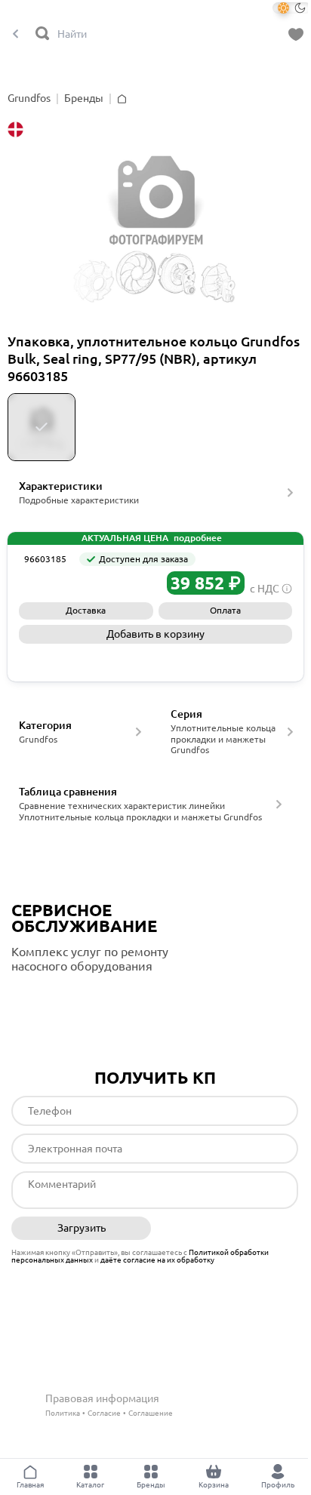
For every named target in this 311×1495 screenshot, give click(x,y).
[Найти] (43, 34)
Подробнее (75, 997)
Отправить (228, 1229)
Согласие (104, 1413)
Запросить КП (155, 660)
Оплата (225, 610)
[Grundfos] (53, 583)
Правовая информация (102, 1398)
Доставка (86, 610)
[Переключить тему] (292, 8)
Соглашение (150, 1413)
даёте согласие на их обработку (157, 1260)
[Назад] (15, 34)
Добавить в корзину (155, 634)
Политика (62, 1413)
